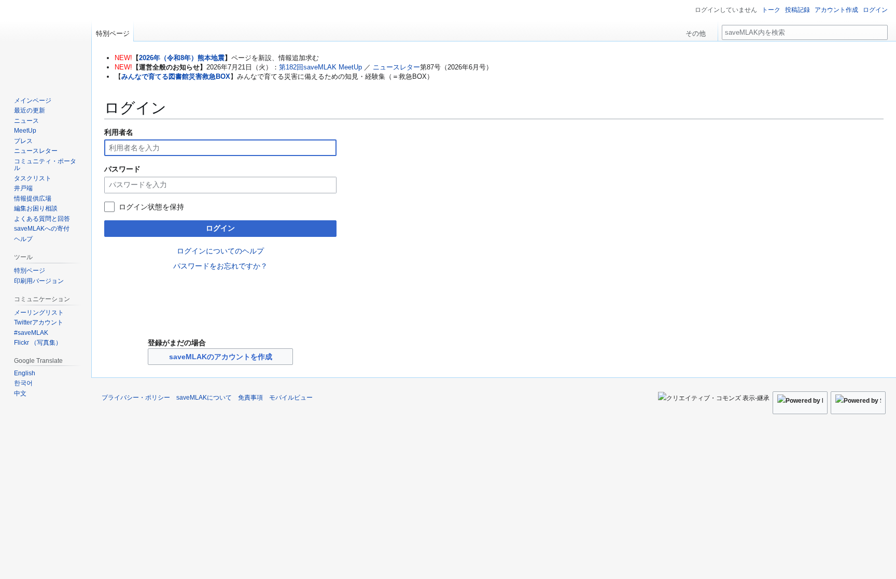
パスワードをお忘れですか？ (220, 266)
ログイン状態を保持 (151, 207)
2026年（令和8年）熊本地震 (182, 58)
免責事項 (250, 397)
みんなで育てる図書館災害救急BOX (175, 76)
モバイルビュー (291, 397)
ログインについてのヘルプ (220, 251)
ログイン (220, 228)
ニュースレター (396, 67)
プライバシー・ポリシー (136, 397)
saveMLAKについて (204, 397)
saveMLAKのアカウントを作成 (220, 356)
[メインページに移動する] (45, 41)
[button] (699, 31)
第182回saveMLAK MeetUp (320, 67)
